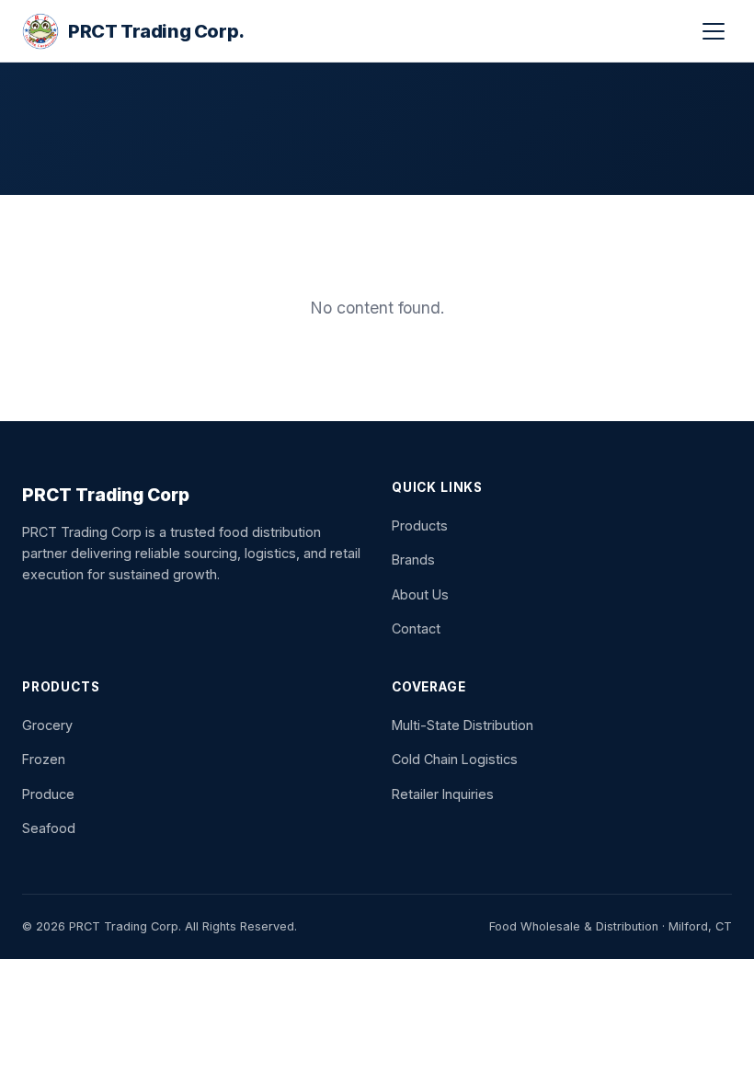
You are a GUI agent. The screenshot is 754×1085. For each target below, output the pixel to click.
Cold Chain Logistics (455, 759)
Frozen (43, 759)
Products (420, 525)
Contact (416, 628)
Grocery (47, 725)
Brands (413, 559)
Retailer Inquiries (443, 794)
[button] (713, 31)
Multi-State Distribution (462, 725)
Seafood (48, 828)
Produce (48, 794)
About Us (420, 594)
